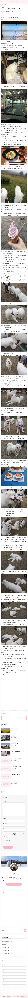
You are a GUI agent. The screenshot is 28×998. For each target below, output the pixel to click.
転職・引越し (6, 986)
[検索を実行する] (25, 930)
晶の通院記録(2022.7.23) (7, 941)
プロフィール (14, 884)
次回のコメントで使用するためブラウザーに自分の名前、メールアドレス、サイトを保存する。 (14, 834)
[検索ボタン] (26, 1)
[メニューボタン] (1, 1)
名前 (4, 818)
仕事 (4, 964)
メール (5, 823)
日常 (4, 970)
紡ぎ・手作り (6, 977)
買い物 (4, 980)
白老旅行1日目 (5, 953)
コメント (5, 801)
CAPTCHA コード (6, 840)
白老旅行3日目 (5, 947)
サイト (4, 828)
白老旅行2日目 (5, 950)
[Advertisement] (14, 694)
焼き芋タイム (5, 944)
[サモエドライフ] (14, 1)
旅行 (4, 11)
